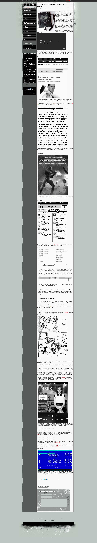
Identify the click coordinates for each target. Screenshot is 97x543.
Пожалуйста (70, 444)
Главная (25, 0)
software (45, 8)
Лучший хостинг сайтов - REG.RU (29, 45)
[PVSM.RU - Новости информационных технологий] (29, 5)
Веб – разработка (59, 0)
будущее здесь (26, 31)
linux (25, 39)
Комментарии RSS (51, 520)
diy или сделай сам (27, 19)
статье (43, 196)
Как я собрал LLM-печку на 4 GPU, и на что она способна (29, 61)
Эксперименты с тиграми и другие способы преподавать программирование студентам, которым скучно (30, 54)
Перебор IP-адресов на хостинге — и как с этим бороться (30, 70)
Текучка (25, 17)
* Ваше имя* (54, 494)
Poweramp (63, 377)
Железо (25, 38)
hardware (38, 8)
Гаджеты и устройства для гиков (29, 15)
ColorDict (50, 306)
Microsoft (42, 0)
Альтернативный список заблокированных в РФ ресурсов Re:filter (29, 72)
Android (34, 0)
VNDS (38, 434)
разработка (26, 27)
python (25, 26)
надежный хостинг (29, 89)
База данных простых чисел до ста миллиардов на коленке (29, 67)
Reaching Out (57, 442)
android (25, 22)
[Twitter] (44, 479)
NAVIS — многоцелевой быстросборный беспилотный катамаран (29, 58)
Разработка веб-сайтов (28, 35)
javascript (25, 18)
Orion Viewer (56, 244)
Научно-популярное (27, 14)
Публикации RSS (45, 520)
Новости (25, 9)
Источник (71, 475)
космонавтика (26, 34)
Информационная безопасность (50, 0)
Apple (40, 0)
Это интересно (26, 13)
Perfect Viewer (65, 312)
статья (53, 103)
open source (26, 30)
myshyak (53, 196)
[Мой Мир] (46, 479)
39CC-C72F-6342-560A (27, 48)
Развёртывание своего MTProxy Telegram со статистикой (30, 82)
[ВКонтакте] (43, 479)
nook (42, 8)
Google (37, 0)
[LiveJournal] (47, 479)
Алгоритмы (26, 40)
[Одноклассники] (45, 479)
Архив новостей (29, 0)
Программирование (27, 10)
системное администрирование (29, 23)
